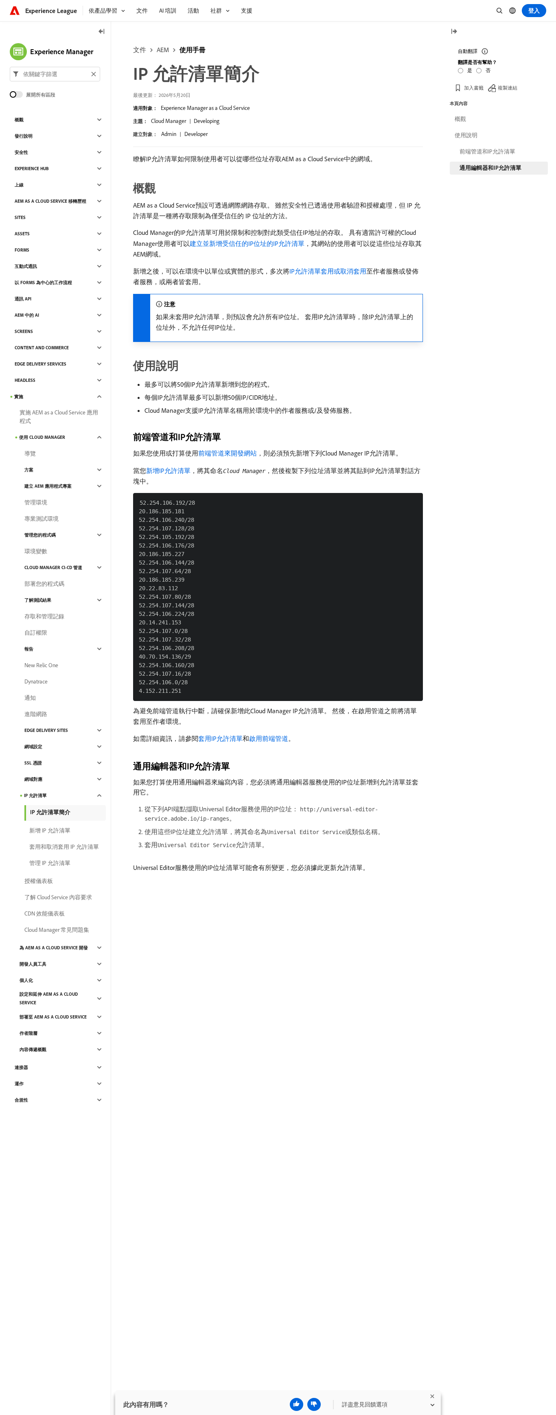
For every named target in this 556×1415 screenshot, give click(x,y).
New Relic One (41, 665)
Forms (22, 250)
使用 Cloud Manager (42, 437)
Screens (24, 331)
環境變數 (35, 551)
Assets (22, 234)
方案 (28, 470)
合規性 (21, 1100)
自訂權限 (35, 632)
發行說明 (24, 136)
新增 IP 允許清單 (49, 830)
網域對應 (33, 779)
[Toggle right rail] (454, 32)
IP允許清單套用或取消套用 (327, 271)
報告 (28, 649)
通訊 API (23, 299)
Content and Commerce (42, 347)
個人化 (26, 980)
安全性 (21, 152)
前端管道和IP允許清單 (487, 151)
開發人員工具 (33, 964)
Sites (20, 217)
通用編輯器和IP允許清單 (490, 167)
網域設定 (33, 746)
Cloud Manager (168, 121)
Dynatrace (36, 681)
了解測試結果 (37, 600)
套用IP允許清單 (220, 738)
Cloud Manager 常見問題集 (56, 929)
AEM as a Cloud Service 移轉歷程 (50, 201)
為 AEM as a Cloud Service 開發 (54, 948)
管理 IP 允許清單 (49, 863)
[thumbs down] (314, 1404)
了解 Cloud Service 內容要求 (58, 897)
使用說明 (466, 135)
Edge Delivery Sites (46, 730)
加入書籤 (474, 87)
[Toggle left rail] (102, 32)
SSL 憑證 (33, 763)
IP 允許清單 (35, 795)
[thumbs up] (296, 1404)
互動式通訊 (26, 266)
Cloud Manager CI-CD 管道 (53, 567)
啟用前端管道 (268, 738)
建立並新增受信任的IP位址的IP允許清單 (247, 243)
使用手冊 (192, 50)
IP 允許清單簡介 (50, 812)
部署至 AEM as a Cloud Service (53, 1017)
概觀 (19, 120)
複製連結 (507, 87)
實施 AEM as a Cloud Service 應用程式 (59, 417)
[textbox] (55, 74)
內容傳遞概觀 (33, 1049)
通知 (30, 697)
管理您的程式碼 (40, 535)
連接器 (21, 1067)
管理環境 (35, 502)
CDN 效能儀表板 (44, 913)
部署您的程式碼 (44, 583)
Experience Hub (32, 168)
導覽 (30, 453)
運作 (19, 1083)
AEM (163, 50)
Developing (206, 121)
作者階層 (28, 1033)
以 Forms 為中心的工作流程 (43, 282)
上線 (19, 185)
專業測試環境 (41, 518)
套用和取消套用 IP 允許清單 (64, 846)
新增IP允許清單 (168, 471)
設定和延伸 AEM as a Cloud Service (49, 998)
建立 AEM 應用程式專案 (48, 486)
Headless (25, 380)
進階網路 (35, 714)
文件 (139, 50)
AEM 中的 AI (27, 315)
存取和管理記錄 (44, 616)
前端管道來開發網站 (227, 453)
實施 (18, 396)
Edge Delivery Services (40, 364)
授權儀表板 (38, 881)
